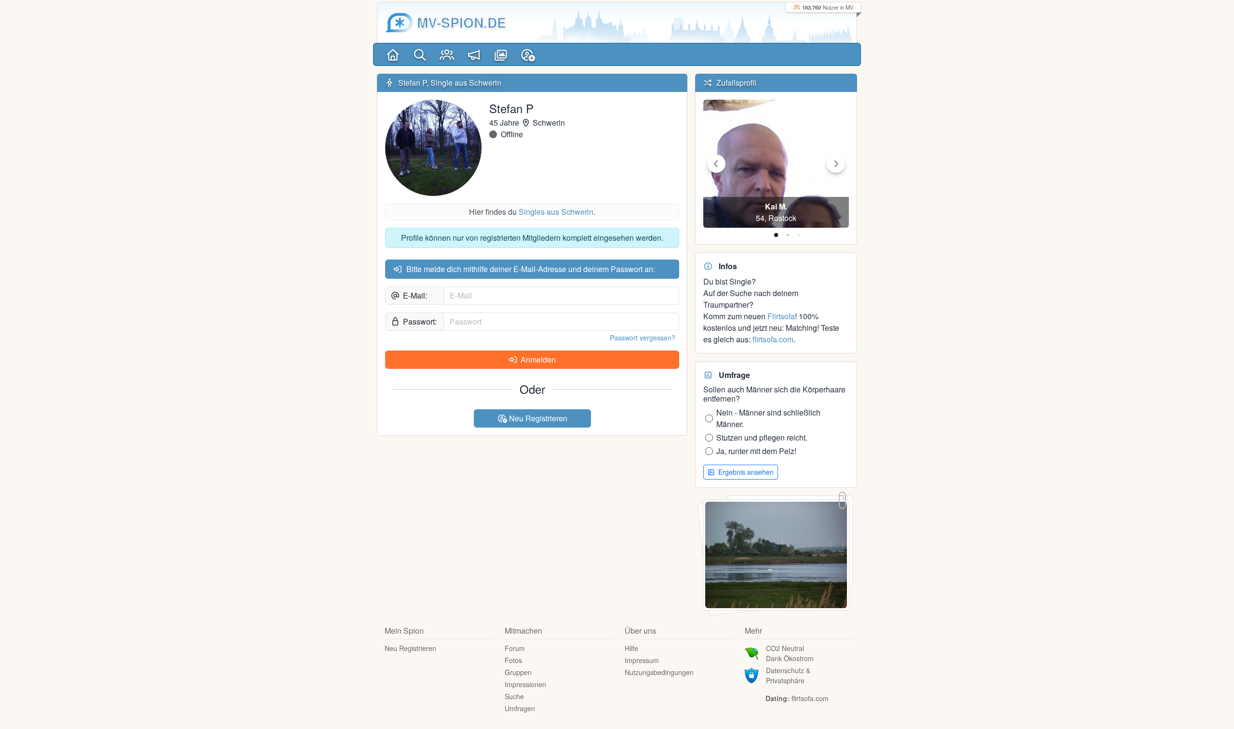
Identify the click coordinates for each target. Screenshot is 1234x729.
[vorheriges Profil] (716, 164)
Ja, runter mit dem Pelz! (756, 450)
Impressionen (525, 684)
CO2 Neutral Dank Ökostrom (790, 653)
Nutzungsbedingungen (659, 672)
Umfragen (520, 708)
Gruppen (518, 672)
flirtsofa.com (772, 339)
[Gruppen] (446, 54)
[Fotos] (500, 54)
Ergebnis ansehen (745, 472)
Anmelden (537, 359)
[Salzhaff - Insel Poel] (776, 554)
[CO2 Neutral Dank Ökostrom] (751, 652)
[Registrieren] (527, 54)
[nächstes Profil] (836, 164)
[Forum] (473, 54)
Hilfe (631, 648)
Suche (514, 696)
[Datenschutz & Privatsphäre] (751, 674)
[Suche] (419, 54)
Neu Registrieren (537, 418)
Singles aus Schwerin (556, 211)
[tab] (776, 235)
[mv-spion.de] (399, 22)
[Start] (392, 54)
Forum (515, 648)
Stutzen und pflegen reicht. (761, 437)
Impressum (642, 660)
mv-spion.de (461, 22)
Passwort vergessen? (642, 337)
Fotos (513, 660)
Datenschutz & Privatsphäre (788, 675)
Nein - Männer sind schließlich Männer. (768, 418)
